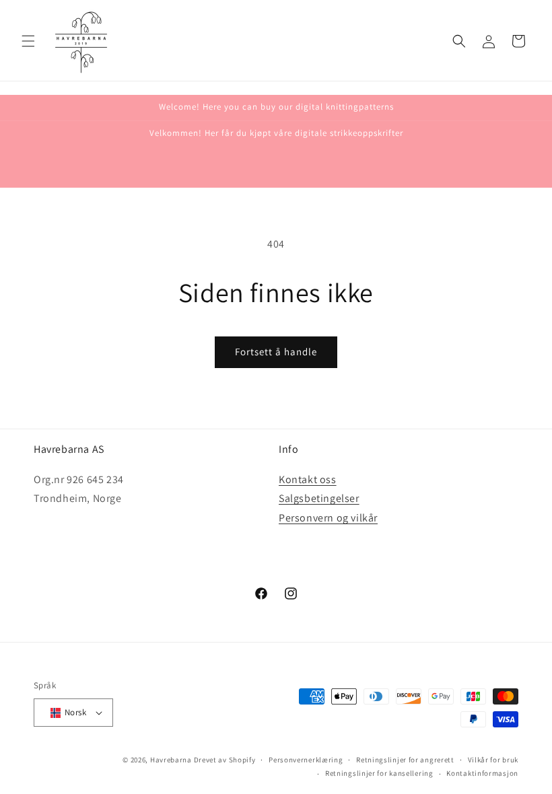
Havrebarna (171, 759)
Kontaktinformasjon (482, 773)
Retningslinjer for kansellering (379, 773)
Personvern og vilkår (328, 518)
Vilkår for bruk (493, 759)
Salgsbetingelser (319, 498)
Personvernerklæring (306, 759)
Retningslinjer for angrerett (405, 759)
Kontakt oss (308, 479)
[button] (28, 41)
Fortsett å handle (276, 351)
